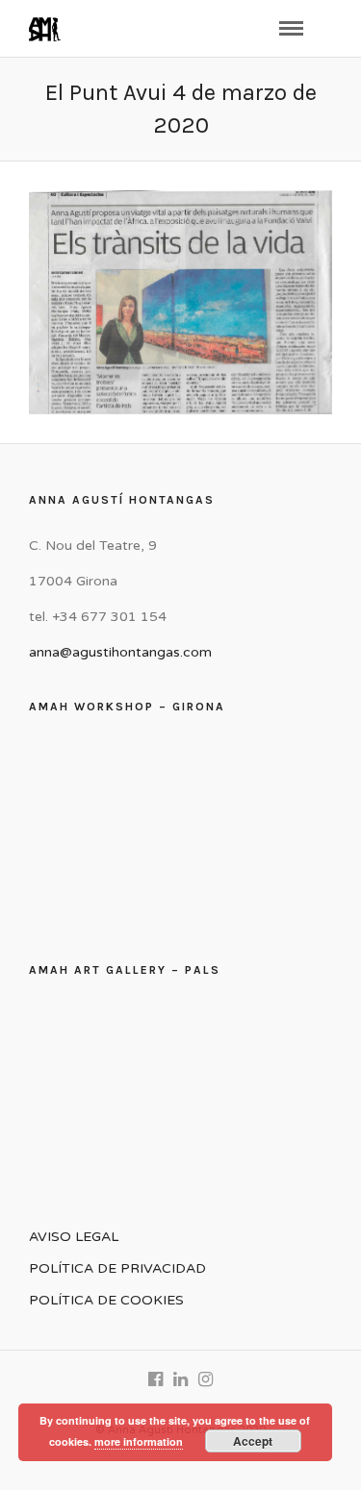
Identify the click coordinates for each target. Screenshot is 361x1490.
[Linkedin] (181, 1379)
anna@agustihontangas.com (120, 652)
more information (138, 1441)
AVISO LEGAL (73, 1237)
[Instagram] (206, 1379)
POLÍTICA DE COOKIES (106, 1300)
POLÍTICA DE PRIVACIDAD (117, 1268)
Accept (252, 1441)
